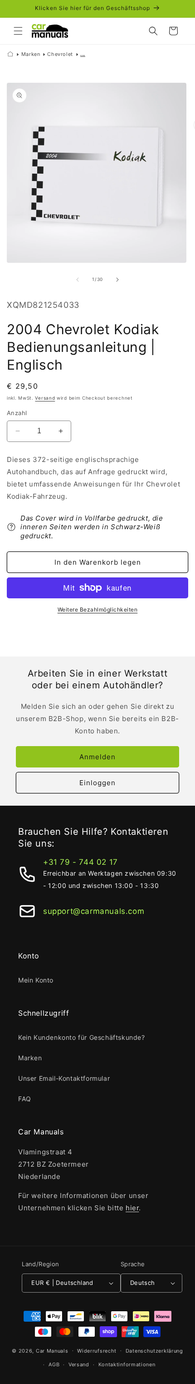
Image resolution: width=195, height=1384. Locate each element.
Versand (45, 398)
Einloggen (97, 782)
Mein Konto (36, 980)
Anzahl (17, 412)
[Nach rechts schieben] (117, 280)
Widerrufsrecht (97, 1351)
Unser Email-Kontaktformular (64, 1078)
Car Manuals (52, 1350)
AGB (54, 1364)
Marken (30, 54)
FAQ (24, 1099)
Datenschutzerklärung (154, 1351)
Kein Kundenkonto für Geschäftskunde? (81, 1037)
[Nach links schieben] (78, 280)
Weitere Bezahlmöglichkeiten (98, 609)
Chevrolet (60, 54)
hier (132, 1207)
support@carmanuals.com (93, 911)
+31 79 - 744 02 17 (80, 862)
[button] (18, 31)
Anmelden (97, 756)
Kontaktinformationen (127, 1364)
